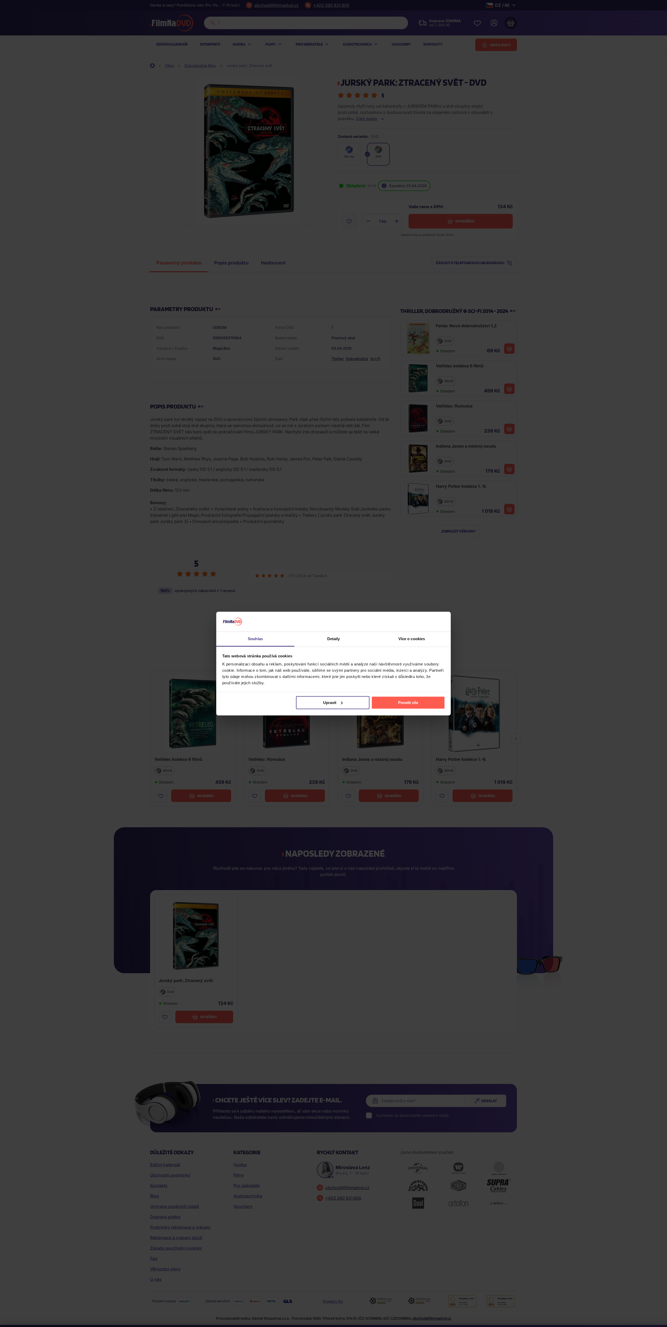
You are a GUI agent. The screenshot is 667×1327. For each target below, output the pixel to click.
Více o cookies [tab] (411, 639)
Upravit (329, 702)
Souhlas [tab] (255, 639)
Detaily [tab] (333, 639)
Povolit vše (408, 702)
